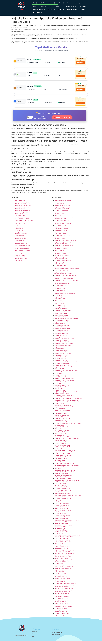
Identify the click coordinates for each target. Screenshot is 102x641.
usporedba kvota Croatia (61, 315)
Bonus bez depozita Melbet (61, 352)
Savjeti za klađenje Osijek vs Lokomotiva (65, 481)
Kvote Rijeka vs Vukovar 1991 (62, 551)
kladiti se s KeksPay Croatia (61, 393)
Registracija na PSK (59, 232)
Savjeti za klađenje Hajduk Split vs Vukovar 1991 (67, 480)
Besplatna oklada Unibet (60, 413)
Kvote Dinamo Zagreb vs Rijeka (62, 277)
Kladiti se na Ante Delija (60, 443)
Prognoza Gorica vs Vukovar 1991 (63, 367)
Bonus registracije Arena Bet (61, 283)
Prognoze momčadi (20, 237)
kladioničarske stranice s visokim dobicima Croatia (67, 495)
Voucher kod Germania (60, 238)
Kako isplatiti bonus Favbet (61, 208)
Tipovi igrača (18, 253)
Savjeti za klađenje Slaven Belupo (63, 207)
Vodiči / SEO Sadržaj (20, 257)
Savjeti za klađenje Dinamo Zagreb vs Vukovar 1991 (68, 398)
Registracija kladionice (21, 243)
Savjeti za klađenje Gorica (61, 611)
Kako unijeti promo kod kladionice (24, 220)
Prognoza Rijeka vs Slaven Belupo (63, 455)
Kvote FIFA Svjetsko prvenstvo (62, 445)
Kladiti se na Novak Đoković (61, 415)
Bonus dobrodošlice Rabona (61, 363)
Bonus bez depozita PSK (60, 580)
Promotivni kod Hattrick (60, 526)
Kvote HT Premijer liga (60, 432)
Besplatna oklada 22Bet (60, 355)
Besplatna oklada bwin (60, 420)
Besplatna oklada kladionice (22, 203)
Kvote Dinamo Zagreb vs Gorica (62, 595)
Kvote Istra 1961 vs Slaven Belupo (63, 541)
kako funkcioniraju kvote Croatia (63, 525)
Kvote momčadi (19, 227)
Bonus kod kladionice (20, 208)
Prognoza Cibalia (58, 563)
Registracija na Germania (61, 248)
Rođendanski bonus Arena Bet (62, 591)
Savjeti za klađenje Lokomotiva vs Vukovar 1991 (67, 520)
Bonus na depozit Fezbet (61, 285)
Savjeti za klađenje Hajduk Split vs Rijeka (65, 275)
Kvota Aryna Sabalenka (60, 233)
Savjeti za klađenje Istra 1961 (62, 418)
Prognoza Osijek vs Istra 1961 (62, 365)
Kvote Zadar (57, 428)
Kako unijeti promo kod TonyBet (62, 200)
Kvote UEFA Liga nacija (60, 377)
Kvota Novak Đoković (60, 202)
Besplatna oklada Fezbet (60, 458)
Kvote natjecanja (19, 228)
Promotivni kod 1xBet (60, 573)
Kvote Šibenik (58, 300)
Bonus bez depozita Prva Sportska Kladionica (66, 465)
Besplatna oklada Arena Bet (61, 322)
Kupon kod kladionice (20, 223)
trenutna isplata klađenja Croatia (63, 273)
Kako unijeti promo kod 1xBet (62, 212)
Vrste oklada (18, 260)
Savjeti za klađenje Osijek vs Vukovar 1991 (65, 240)
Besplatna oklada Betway (61, 548)
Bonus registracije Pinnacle (61, 320)
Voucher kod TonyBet (60, 225)
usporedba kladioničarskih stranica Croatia (65, 585)
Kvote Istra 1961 (58, 388)
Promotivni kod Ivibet (60, 218)
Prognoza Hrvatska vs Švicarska (63, 227)
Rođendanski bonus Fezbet (61, 476)
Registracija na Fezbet (60, 282)
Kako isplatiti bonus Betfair (61, 456)
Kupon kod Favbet (59, 302)
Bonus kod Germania (59, 383)
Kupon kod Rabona (59, 203)
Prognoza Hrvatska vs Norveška (62, 328)
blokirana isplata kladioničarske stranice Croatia (67, 362)
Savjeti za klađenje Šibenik (61, 473)
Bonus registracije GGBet (61, 610)
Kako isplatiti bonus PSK (60, 460)
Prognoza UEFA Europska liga (62, 515)
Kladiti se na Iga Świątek (60, 530)
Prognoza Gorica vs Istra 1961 (62, 235)
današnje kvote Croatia (60, 313)
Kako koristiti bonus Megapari (62, 382)
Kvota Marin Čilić (58, 491)
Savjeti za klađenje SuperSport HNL (63, 245)
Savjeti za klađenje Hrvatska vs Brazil (64, 257)
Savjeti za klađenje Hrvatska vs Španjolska (65, 262)
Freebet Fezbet (58, 295)
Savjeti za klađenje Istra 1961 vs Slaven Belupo (66, 438)
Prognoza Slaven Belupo (60, 340)
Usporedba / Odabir (20, 255)
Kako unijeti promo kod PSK (61, 576)
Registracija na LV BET (60, 237)
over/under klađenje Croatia (61, 605)
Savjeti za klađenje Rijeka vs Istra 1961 (64, 470)
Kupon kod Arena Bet (60, 412)
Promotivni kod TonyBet (60, 375)
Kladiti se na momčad (20, 222)
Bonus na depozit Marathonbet (62, 223)
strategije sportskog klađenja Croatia (64, 566)
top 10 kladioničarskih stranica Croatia (64, 471)
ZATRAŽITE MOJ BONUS (62, 117)
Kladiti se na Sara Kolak (60, 440)
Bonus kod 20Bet (58, 533)
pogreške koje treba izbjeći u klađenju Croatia (66, 268)
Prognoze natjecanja (20, 238)
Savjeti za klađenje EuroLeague (62, 310)
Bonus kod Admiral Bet (60, 358)
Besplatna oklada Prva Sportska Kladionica (65, 407)
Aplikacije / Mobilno (20, 200)
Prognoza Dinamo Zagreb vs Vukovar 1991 (65, 583)
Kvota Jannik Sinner (59, 298)
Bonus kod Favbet (59, 292)
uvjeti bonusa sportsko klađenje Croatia (64, 450)
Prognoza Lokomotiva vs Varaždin (63, 451)
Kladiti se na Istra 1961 (60, 513)
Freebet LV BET (58, 448)
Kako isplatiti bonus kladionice (23, 217)
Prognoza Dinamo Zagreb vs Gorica (63, 536)
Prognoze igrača (19, 235)
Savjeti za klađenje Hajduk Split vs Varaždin (66, 370)
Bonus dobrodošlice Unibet (61, 317)
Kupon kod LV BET (59, 506)
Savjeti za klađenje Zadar (61, 531)
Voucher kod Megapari (60, 253)
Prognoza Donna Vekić (60, 290)
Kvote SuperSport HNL (60, 571)
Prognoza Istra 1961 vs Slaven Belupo (64, 453)
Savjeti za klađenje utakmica (22, 250)
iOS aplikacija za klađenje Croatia (63, 342)
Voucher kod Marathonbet (61, 598)
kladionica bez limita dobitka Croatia (64, 378)
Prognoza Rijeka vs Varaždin (61, 613)
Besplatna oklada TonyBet (61, 486)
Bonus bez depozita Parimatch (62, 555)
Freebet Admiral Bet (59, 466)
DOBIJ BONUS (80, 62)
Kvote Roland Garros (59, 543)
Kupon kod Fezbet (59, 348)
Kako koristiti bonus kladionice (23, 218)
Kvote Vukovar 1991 (59, 303)
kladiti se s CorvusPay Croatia (62, 546)
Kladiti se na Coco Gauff (60, 308)
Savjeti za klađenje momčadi (22, 247)
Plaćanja (17, 232)
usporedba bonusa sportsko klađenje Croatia (66, 318)
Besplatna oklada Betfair (60, 230)
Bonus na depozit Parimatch (61, 561)
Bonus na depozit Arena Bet (61, 247)
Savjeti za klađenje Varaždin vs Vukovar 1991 (66, 550)
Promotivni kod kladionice (22, 242)
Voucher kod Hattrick (60, 485)
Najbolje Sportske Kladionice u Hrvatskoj (44, 3)
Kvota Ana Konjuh (59, 368)
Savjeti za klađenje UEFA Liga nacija (63, 343)
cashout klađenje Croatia (61, 558)
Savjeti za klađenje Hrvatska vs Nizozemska (66, 400)
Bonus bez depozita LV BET (61, 330)
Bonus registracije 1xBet (60, 265)
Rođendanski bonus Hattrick (61, 538)
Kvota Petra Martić (59, 250)
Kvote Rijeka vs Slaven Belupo (62, 430)
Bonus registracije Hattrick (61, 337)
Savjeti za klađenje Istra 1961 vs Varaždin (65, 446)
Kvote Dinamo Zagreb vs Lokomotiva (64, 553)
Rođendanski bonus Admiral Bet (62, 510)
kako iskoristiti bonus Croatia (62, 410)
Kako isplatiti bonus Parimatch (62, 385)
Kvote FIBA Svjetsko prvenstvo (62, 511)
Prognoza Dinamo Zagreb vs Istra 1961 (64, 463)
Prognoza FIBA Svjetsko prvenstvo (63, 278)
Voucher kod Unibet (59, 213)
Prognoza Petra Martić (60, 323)
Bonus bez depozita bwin (61, 608)
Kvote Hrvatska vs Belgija (61, 228)
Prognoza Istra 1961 (59, 575)
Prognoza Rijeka (58, 347)
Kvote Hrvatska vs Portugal (61, 596)
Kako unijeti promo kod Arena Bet (63, 590)
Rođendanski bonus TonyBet (61, 586)
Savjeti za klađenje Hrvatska (61, 615)
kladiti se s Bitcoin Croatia (61, 518)
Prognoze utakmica (20, 240)
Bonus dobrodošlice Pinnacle (62, 488)
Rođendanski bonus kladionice (23, 245)
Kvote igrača (18, 225)
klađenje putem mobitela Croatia (63, 606)
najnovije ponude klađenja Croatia (63, 516)
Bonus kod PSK (58, 373)
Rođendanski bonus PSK (60, 483)
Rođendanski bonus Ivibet (61, 332)
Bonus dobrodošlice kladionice (23, 207)
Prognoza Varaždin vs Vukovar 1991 (63, 217)
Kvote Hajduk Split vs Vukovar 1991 (63, 588)
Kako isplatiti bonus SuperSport (62, 600)
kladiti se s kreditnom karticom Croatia (64, 252)
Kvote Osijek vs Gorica (60, 222)
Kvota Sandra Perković (60, 215)
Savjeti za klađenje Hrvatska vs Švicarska (65, 560)
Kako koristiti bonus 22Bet (61, 508)
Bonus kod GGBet (59, 425)
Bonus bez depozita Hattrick (62, 442)
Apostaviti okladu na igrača (22, 202)
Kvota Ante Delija (58, 263)
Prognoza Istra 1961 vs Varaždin (62, 353)
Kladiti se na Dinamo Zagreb (61, 327)
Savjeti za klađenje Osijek (61, 360)
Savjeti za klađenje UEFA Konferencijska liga (66, 280)
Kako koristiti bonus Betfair (61, 357)
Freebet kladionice (20, 215)
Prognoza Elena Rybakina (61, 210)
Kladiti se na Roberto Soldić (61, 545)
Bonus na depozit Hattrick (61, 243)
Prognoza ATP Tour (59, 403)
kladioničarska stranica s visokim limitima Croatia (67, 535)
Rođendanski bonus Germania (62, 503)
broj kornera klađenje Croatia (62, 540)
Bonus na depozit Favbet (61, 312)
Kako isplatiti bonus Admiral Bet (62, 521)
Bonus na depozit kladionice (22, 210)
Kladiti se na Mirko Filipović (61, 255)
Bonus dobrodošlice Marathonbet (63, 475)
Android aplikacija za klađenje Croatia (64, 395)
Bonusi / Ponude (19, 213)
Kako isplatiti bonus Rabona (61, 387)
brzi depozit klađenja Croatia (62, 422)
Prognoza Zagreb (59, 272)
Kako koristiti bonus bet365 (61, 603)
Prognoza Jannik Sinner (60, 496)
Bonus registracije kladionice (22, 212)
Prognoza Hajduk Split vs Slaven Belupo (65, 293)
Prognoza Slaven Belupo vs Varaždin (64, 338)
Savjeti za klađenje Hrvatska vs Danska (64, 380)
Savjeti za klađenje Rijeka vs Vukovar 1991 (65, 392)
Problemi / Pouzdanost (21, 233)
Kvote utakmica (19, 230)
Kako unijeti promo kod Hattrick (62, 345)
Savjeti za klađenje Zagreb (61, 523)
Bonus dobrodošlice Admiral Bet (62, 498)
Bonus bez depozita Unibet (61, 325)
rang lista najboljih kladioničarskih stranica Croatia (67, 423)
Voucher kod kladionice (21, 258)
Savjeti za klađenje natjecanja (22, 248)
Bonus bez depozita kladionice (23, 205)
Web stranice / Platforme (21, 262)
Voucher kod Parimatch (60, 305)
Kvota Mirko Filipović (60, 417)
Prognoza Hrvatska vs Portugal (62, 478)
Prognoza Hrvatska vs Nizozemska (63, 427)
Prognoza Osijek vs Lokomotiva (62, 556)
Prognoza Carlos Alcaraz (61, 350)
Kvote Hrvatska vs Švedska (61, 287)
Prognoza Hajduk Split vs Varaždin (63, 297)
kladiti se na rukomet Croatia (62, 205)
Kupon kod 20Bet (59, 372)
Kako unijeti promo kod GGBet (62, 493)
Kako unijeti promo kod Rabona (62, 437)
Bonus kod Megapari (59, 408)
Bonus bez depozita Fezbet (61, 220)
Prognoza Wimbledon (60, 565)
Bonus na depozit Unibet (60, 601)
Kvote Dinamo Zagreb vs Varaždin (63, 490)
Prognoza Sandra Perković (61, 335)
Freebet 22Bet (58, 500)
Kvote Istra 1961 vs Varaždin (61, 593)
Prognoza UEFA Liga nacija (61, 505)
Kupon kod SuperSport (60, 288)
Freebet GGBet (58, 267)
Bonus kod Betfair (59, 435)
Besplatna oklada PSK (60, 570)
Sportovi (17, 252)
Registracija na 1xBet (59, 528)
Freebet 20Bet (58, 461)
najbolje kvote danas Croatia (62, 578)
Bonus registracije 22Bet (60, 258)
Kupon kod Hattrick (59, 581)
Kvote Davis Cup (58, 468)
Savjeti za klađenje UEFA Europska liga (64, 242)
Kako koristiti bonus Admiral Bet (62, 405)
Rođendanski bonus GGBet (61, 270)
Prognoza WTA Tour (59, 390)
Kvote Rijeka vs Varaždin (60, 433)
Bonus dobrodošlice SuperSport (62, 260)
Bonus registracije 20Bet (60, 307)
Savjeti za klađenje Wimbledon (62, 568)
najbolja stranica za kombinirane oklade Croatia (67, 402)
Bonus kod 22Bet (58, 397)
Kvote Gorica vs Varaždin (61, 501)
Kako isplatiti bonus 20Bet (61, 333)
